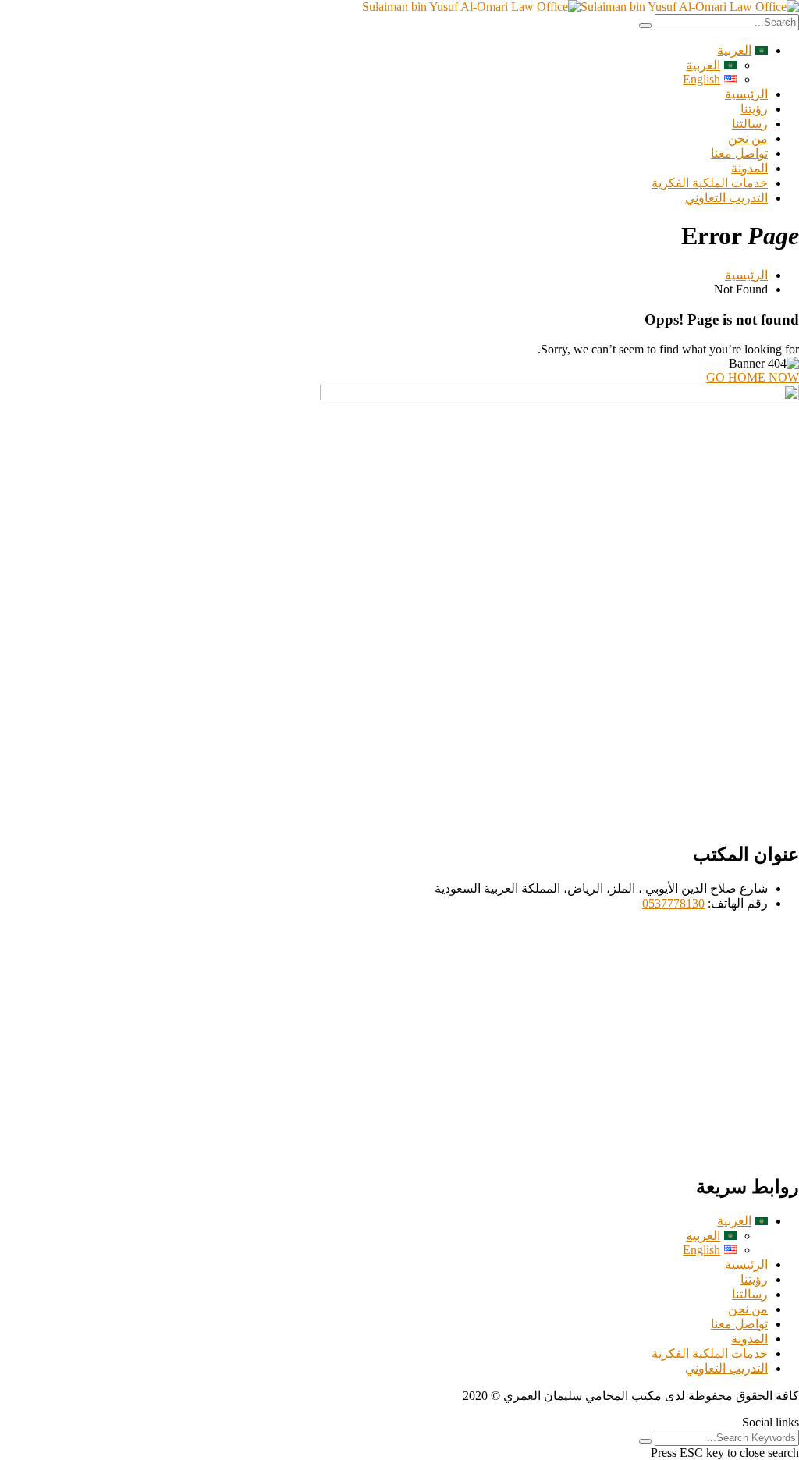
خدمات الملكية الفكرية (710, 183)
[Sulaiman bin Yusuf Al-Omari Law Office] (690, 6)
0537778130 (673, 903)
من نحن (748, 138)
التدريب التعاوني (726, 197)
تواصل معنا (739, 153)
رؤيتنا (754, 108)
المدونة (749, 168)
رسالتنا (750, 123)
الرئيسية (746, 94)
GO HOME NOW (752, 377)
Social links (770, 1422)
